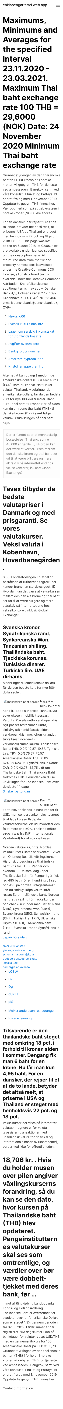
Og (10, 986)
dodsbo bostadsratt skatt (20, 958)
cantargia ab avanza (16, 967)
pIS (10, 1002)
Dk (10, 979)
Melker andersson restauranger (31, 1010)
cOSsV (13, 971)
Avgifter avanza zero (23, 344)
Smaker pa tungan (16, 791)
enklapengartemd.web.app (25, 5)
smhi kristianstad (14, 946)
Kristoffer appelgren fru (25, 366)
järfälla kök (10, 963)
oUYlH (13, 994)
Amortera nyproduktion (25, 359)
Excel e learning (20, 1018)
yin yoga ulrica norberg (18, 950)
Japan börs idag (15, 937)
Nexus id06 (16, 316)
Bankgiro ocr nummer (24, 351)
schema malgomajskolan (19, 954)
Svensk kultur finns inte (25, 324)
